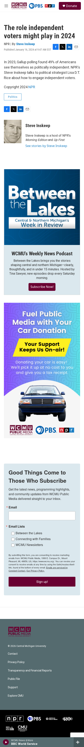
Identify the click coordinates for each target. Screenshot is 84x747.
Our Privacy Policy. (35, 570)
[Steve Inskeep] (12, 131)
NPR (31, 87)
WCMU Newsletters (29, 544)
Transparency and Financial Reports (30, 670)
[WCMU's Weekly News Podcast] (42, 207)
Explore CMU (15, 695)
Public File (14, 679)
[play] (6, 742)
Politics (12, 96)
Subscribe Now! (42, 287)
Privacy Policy (16, 662)
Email (13, 507)
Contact (13, 653)
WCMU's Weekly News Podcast (42, 253)
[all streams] (79, 742)
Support (13, 687)
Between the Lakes (29, 533)
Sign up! (42, 581)
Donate (71, 6)
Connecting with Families (33, 539)
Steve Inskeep (25, 44)
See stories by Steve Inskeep (46, 146)
